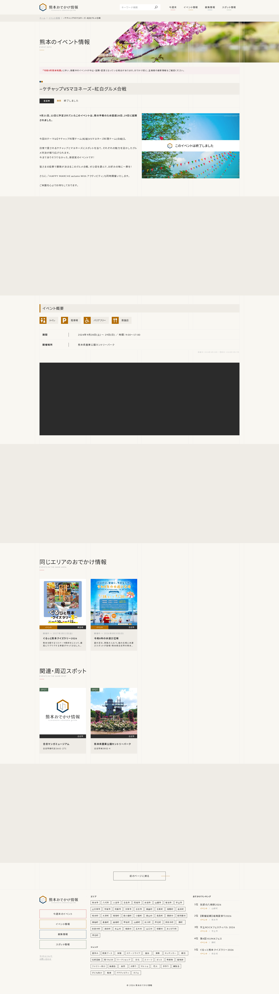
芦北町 (158, 922)
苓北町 (95, 935)
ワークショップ (123, 960)
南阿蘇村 (181, 915)
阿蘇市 (118, 909)
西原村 (170, 915)
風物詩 (180, 960)
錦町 (181, 922)
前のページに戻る (139, 876)
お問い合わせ (45, 959)
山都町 (137, 922)
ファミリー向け (99, 966)
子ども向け (97, 973)
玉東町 (160, 909)
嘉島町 (106, 922)
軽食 (109, 973)
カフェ (136, 973)
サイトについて (46, 956)
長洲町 (181, 909)
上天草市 (96, 909)
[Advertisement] (67, 246)
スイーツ (148, 960)
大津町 (106, 915)
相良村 (128, 929)
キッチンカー (171, 953)
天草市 (128, 909)
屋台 (147, 953)
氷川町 (147, 922)
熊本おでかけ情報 (59, 7)
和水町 (95, 915)
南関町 (170, 909)
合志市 (47, 101)
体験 (119, 953)
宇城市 (107, 909)
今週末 (173, 7)
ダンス (159, 960)
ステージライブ (133, 953)
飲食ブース (107, 953)
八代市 (106, 902)
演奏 (158, 953)
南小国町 (127, 915)
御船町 (95, 922)
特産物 (170, 960)
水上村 (118, 929)
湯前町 (107, 929)
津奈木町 (169, 922)
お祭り (134, 966)
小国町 (139, 915)
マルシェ (144, 966)
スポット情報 (229, 7)
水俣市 (147, 902)
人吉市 (116, 902)
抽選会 (112, 966)
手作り (166, 966)
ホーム (42, 18)
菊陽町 (116, 915)
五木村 (139, 929)
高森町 (160, 915)
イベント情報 (191, 7)
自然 (123, 966)
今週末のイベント (63, 913)
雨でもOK (108, 960)
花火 (155, 966)
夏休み (95, 953)
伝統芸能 (96, 960)
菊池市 (168, 902)
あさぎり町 (172, 929)
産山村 (149, 915)
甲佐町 (127, 922)
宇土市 (179, 902)
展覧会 (176, 966)
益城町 (116, 922)
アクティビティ (122, 973)
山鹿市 (158, 902)
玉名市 (127, 902)
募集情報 (210, 7)
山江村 (149, 929)
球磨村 (160, 929)
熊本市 (95, 902)
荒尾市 (137, 902)
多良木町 (96, 929)
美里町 (149, 909)
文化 (137, 960)
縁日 (183, 953)
